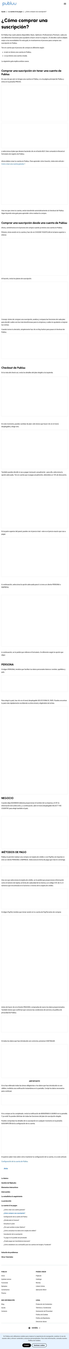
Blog (2, 1304)
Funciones (4, 1283)
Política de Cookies (42, 1314)
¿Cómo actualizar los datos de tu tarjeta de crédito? (20, 1231)
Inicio (3, 1276)
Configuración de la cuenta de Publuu (15, 1217)
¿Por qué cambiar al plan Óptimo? (14, 1227)
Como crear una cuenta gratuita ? (13, 164)
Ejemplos (4, 1286)
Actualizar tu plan (9, 1224)
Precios (3, 1293)
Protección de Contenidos (44, 1304)
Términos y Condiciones (43, 1308)
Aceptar (26, 1345)
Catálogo (39, 1279)
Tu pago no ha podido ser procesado (15, 1237)
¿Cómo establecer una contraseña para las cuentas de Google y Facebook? (27, 1244)
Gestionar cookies (39, 1345)
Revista (38, 1283)
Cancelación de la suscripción (13, 1234)
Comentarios (5, 1290)
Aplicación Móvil (41, 1290)
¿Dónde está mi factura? (11, 1220)
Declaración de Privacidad (44, 1311)
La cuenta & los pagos (15, 12)
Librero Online (40, 1286)
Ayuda (3, 12)
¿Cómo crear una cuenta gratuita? (14, 1210)
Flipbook (38, 1276)
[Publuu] (9, 4)
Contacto (4, 1311)
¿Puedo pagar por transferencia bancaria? (17, 1241)
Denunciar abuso (41, 1321)
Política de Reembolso (43, 1318)
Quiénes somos (6, 1279)
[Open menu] (65, 4)
